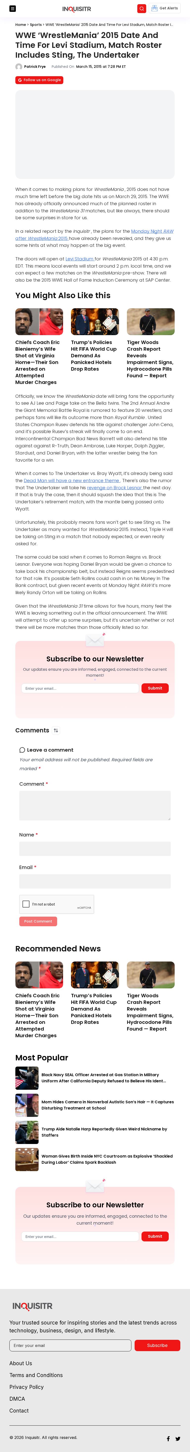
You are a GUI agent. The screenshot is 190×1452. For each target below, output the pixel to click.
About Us (20, 1363)
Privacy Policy (26, 1387)
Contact (19, 1411)
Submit (155, 688)
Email (28, 867)
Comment (33, 783)
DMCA (17, 1399)
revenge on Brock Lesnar (115, 488)
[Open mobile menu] (12, 8)
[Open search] (141, 8)
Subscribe (157, 1345)
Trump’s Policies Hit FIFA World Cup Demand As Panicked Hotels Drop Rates (94, 355)
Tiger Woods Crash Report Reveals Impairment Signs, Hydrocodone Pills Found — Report (150, 359)
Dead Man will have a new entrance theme (72, 480)
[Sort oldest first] (56, 730)
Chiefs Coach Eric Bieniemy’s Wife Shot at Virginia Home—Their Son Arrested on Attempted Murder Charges (37, 362)
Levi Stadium (80, 259)
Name (28, 834)
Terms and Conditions (36, 1375)
